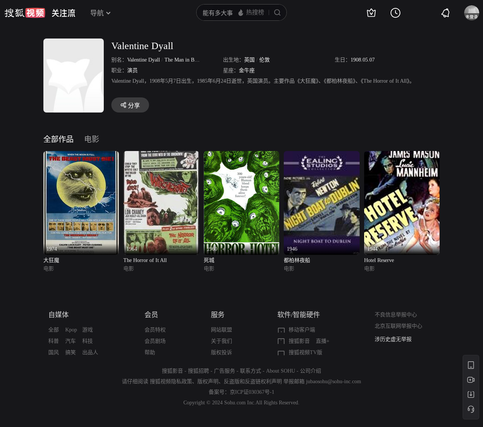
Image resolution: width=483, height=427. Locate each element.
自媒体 (58, 315)
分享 (134, 105)
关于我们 (221, 341)
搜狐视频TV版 (305, 352)
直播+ (322, 341)
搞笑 (70, 352)
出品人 (90, 352)
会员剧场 (155, 341)
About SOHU (280, 371)
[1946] (321, 155)
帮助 (150, 352)
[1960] (241, 155)
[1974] (81, 155)
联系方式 (250, 371)
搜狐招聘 (198, 371)
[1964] (161, 155)
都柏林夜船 (297, 260)
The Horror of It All (145, 260)
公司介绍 (310, 371)
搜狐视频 (25, 13)
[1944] (402, 155)
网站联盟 (221, 330)
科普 (53, 341)
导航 (97, 13)
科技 (87, 341)
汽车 (70, 341)
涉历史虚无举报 (393, 339)
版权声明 (207, 381)
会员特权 (155, 330)
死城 (209, 260)
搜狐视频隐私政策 (171, 381)
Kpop (71, 330)
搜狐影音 (299, 341)
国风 (53, 352)
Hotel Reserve (379, 260)
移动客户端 (302, 330)
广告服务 (224, 371)
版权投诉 (221, 352)
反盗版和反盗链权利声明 (253, 381)
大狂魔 (51, 260)
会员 (151, 315)
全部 (53, 330)
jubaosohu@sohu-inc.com (333, 381)
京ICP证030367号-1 (252, 392)
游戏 (87, 330)
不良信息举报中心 (396, 315)
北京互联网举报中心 (398, 326)
